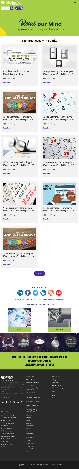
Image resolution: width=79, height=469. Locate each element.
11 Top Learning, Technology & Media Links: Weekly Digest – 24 (18, 163)
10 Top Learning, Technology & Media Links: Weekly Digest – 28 (58, 72)
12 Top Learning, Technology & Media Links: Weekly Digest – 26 (58, 118)
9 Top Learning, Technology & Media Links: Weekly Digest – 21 (18, 209)
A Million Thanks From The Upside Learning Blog (16, 72)
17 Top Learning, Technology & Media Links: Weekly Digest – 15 (58, 209)
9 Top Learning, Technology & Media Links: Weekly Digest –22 (58, 163)
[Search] (11, 8)
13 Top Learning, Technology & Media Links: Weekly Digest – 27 (18, 118)
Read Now (6, 82)
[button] (39, 273)
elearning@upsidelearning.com (12, 393)
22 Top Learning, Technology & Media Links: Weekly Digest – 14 (18, 254)
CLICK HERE (30, 364)
